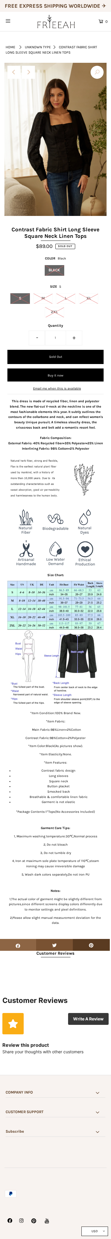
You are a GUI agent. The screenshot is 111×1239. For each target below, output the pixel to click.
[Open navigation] (14, 21)
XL (88, 298)
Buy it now (55, 375)
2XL (54, 312)
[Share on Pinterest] (91, 945)
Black (54, 270)
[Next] (28, 72)
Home (10, 47)
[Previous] (13, 72)
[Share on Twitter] (54, 945)
